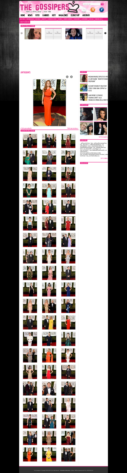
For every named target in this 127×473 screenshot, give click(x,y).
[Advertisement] (63, 56)
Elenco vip (75, 15)
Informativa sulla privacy (65, 470)
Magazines (63, 15)
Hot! (54, 15)
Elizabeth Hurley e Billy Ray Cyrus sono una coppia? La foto (97, 88)
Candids (45, 15)
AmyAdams (25, 72)
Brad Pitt (44, 19)
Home (23, 15)
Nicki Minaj (37, 19)
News (30, 15)
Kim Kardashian (30, 19)
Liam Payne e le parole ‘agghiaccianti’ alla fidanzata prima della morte (98, 98)
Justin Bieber (84, 19)
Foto (37, 15)
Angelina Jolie (98, 19)
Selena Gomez (77, 19)
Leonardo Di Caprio (52, 19)
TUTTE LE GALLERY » (103, 137)
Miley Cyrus (22, 19)
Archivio (86, 15)
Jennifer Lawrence (68, 19)
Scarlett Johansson (24, 22)
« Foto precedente (26, 128)
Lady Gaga (91, 19)
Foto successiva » (72, 128)
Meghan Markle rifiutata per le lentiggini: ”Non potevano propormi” (98, 79)
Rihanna (60, 19)
